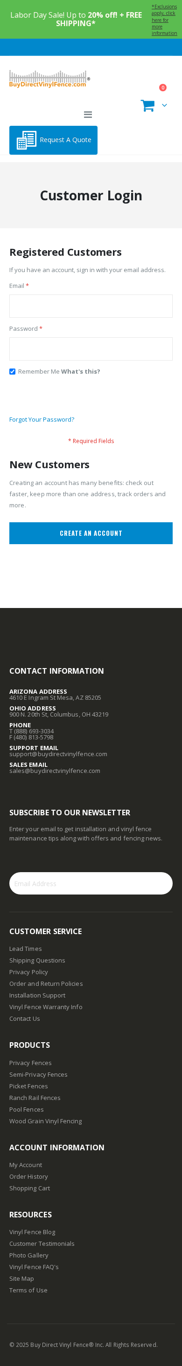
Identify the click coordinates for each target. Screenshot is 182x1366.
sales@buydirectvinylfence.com (54, 770)
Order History (28, 1176)
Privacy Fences (30, 1063)
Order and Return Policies (46, 983)
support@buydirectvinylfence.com (58, 754)
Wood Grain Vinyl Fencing (45, 1121)
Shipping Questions (37, 960)
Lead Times (25, 948)
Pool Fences (26, 1109)
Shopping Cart (29, 1188)
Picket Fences (28, 1086)
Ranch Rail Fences (35, 1097)
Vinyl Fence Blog (32, 1232)
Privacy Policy (28, 972)
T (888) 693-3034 (31, 731)
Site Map (22, 1278)
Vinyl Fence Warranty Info (46, 1007)
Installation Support (37, 995)
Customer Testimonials (42, 1243)
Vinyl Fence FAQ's (34, 1267)
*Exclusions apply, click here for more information (164, 19)
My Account (25, 1165)
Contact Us (24, 1018)
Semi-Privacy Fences (38, 1074)
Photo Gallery (29, 1255)
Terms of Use (28, 1290)
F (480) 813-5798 (31, 737)
